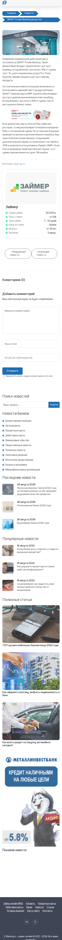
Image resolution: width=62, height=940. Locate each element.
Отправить (12, 371)
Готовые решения (15, 911)
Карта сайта (33, 911)
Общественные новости (18, 445)
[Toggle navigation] (57, 3)
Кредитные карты (15, 431)
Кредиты (30, 904)
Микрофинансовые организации (22, 470)
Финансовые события (17, 440)
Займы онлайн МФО (13, 904)
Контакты (48, 911)
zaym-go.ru (19, 164)
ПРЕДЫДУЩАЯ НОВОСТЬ (18, 253)
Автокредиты (13, 426)
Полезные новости (15, 450)
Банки (29, 907)
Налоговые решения (16, 455)
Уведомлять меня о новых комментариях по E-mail (29, 376)
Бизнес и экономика (16, 465)
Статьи (50, 907)
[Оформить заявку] (31, 799)
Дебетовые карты (15, 435)
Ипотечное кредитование (19, 460)
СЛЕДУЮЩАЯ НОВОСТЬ (43, 253)
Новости (39, 907)
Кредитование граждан (18, 421)
